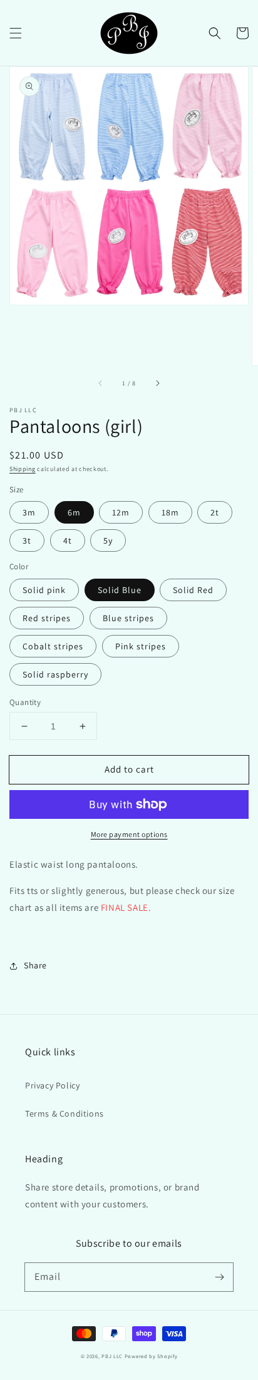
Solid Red (193, 590)
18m (170, 512)
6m (74, 512)
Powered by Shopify (151, 1355)
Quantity (25, 702)
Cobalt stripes (53, 646)
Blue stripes (128, 618)
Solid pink (44, 590)
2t (214, 512)
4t (67, 540)
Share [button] (35, 965)
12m (121, 512)
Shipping (22, 469)
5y (108, 540)
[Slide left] (101, 383)
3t (27, 540)
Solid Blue (120, 590)
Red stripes (47, 618)
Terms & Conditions (64, 1113)
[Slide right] (157, 383)
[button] (15, 33)
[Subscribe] (219, 1277)
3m (29, 512)
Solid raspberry (55, 674)
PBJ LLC (113, 1355)
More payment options (129, 834)
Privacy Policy (52, 1085)
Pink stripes (140, 646)
